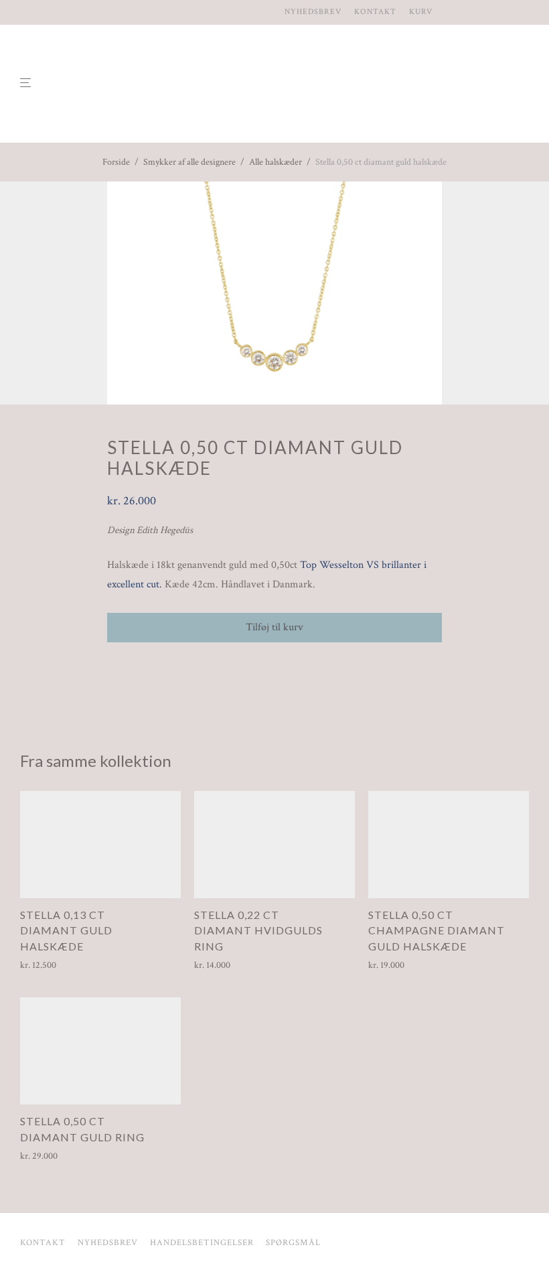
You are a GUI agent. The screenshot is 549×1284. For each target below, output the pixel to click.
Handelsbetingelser (202, 1243)
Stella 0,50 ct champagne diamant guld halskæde (436, 930)
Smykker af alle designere (189, 162)
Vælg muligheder (221, 965)
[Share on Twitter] (131, 666)
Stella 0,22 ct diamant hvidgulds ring (258, 930)
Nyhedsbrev (313, 12)
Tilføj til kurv (274, 627)
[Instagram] (23, 12)
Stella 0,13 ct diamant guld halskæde (66, 930)
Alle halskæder (275, 162)
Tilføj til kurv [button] (41, 965)
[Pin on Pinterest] (150, 666)
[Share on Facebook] (111, 666)
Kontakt (375, 12)
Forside (116, 162)
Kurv (421, 12)
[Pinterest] (40, 12)
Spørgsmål (293, 1243)
